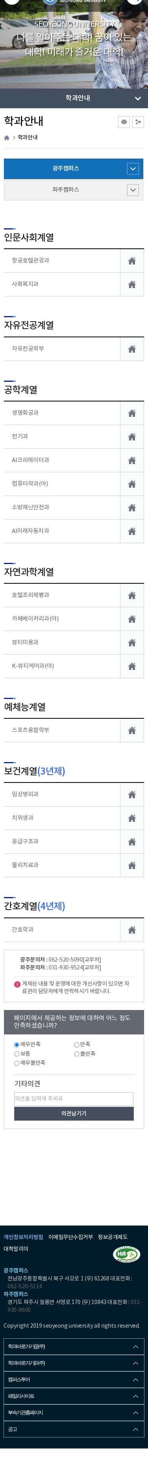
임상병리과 (25, 794)
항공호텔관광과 (30, 260)
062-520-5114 (24, 1287)
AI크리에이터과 (30, 460)
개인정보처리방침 (23, 1237)
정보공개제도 (112, 1237)
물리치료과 (25, 865)
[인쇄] (124, 122)
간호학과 (22, 930)
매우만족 (30, 1044)
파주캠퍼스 (65, 190)
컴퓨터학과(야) (30, 484)
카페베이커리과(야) (35, 619)
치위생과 (22, 818)
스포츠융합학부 (30, 730)
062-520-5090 (65, 960)
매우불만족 (33, 1063)
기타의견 (27, 1084)
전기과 (20, 436)
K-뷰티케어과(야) (33, 666)
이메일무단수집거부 (71, 1237)
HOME (6, 138)
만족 (85, 1044)
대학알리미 (16, 1249)
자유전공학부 (28, 349)
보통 (25, 1054)
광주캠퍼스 (65, 168)
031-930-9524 (65, 968)
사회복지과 (25, 284)
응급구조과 (25, 841)
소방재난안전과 (30, 507)
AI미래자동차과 (30, 531)
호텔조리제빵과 (30, 595)
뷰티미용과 (25, 642)
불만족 (87, 1054)
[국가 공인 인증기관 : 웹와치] (126, 1254)
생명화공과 (25, 413)
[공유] (138, 122)
